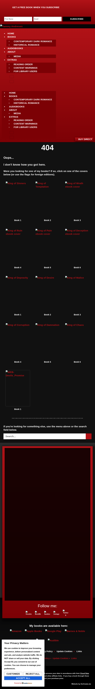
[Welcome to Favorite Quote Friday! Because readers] (58, 522)
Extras (12, 60)
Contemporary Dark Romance (33, 41)
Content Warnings (25, 68)
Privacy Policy (45, 651)
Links (79, 651)
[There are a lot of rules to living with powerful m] (80, 515)
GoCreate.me (86, 684)
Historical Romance (27, 45)
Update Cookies (64, 651)
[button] (29, 87)
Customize (13, 674)
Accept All (23, 678)
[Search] (89, 436)
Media (17, 56)
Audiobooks (15, 48)
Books (12, 37)
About (12, 52)
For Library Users (25, 71)
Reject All (33, 674)
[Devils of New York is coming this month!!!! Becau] (36, 498)
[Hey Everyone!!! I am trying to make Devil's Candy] (15, 523)
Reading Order (23, 64)
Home (11, 33)
